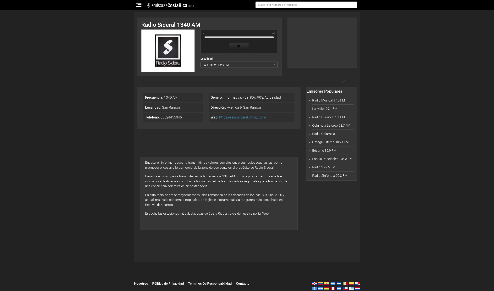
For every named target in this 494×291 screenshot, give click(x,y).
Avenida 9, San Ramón (236, 107)
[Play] (239, 46)
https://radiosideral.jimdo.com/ (242, 117)
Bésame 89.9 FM (324, 150)
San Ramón (162, 107)
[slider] (239, 36)
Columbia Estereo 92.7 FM (331, 125)
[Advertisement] (322, 43)
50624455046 (163, 117)
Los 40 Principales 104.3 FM (332, 159)
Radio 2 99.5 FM (323, 167)
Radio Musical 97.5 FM (328, 100)
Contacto (243, 283)
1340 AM (161, 97)
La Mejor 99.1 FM (324, 109)
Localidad (206, 58)
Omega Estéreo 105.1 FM (330, 142)
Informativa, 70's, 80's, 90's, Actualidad (246, 97)
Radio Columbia (323, 134)
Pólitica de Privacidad (168, 283)
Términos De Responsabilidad (210, 283)
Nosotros (141, 283)
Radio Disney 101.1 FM (328, 117)
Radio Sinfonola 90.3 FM (329, 176)
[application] (239, 42)
